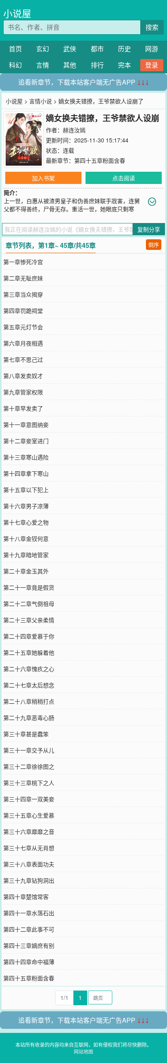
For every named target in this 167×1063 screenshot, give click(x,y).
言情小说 (40, 101)
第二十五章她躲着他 (28, 652)
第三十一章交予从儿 (28, 750)
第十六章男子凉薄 (26, 506)
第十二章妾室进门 (26, 441)
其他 (69, 65)
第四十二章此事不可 (28, 929)
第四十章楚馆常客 (26, 896)
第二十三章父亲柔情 (28, 620)
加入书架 (43, 178)
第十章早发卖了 (23, 408)
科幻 (15, 65)
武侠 (69, 48)
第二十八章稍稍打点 (28, 701)
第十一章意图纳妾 (26, 424)
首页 (15, 48)
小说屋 (17, 13)
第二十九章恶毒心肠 (28, 717)
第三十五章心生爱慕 (28, 815)
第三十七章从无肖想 (28, 848)
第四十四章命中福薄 (28, 962)
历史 (124, 48)
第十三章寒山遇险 (26, 457)
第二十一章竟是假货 (28, 587)
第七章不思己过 (23, 359)
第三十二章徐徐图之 (28, 766)
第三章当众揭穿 (23, 294)
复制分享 (148, 229)
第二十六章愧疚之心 (28, 669)
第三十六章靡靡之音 (28, 831)
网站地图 (83, 1051)
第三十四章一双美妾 (28, 799)
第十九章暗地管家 (26, 555)
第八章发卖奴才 (23, 376)
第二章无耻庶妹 (23, 278)
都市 (97, 48)
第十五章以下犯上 (26, 490)
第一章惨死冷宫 (23, 262)
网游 (151, 48)
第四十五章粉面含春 (99, 160)
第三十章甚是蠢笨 (26, 734)
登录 (151, 65)
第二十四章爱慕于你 (28, 636)
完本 (124, 65)
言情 (42, 65)
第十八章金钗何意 (26, 538)
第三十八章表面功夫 (28, 864)
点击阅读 (123, 178)
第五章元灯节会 (23, 327)
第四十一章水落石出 (28, 913)
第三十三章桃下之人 (28, 783)
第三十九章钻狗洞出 (28, 880)
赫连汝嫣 (74, 130)
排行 (97, 65)
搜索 (152, 27)
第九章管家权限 (23, 392)
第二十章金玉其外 (26, 571)
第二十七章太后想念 (28, 685)
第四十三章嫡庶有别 (28, 945)
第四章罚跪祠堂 (23, 310)
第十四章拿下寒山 (26, 473)
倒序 (153, 244)
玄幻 (42, 48)
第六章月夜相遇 (23, 343)
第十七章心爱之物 (26, 522)
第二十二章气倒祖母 (28, 603)
